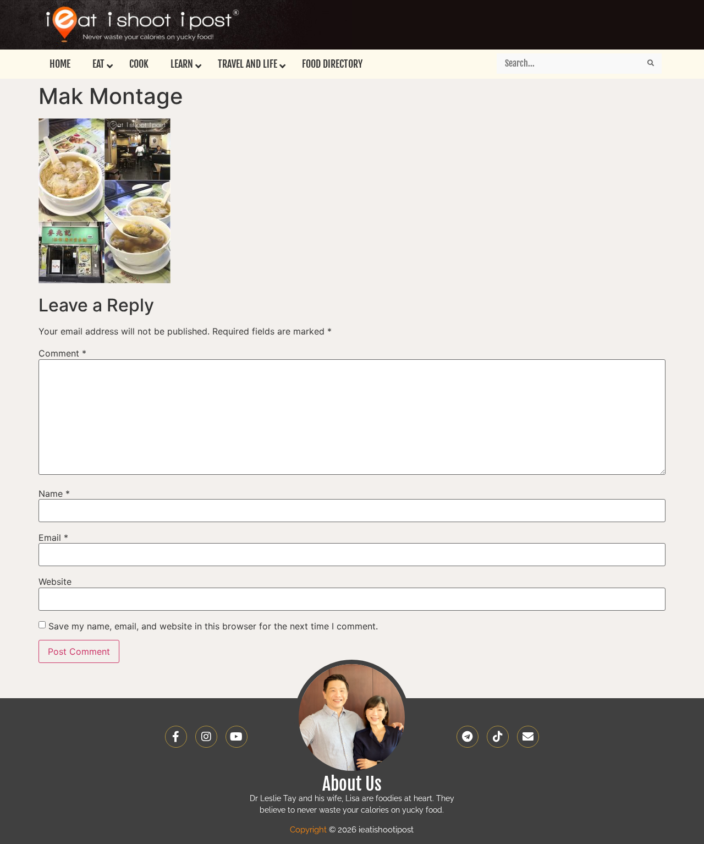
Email (53, 537)
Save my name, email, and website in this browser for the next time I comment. (213, 626)
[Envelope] (528, 737)
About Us (352, 784)
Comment (62, 353)
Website (55, 581)
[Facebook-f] (176, 737)
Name (54, 493)
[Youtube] (237, 737)
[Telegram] (468, 737)
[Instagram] (206, 737)
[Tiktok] (498, 737)
